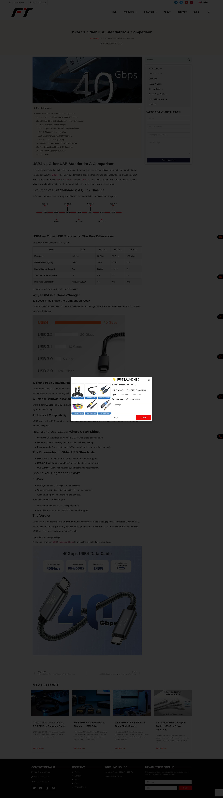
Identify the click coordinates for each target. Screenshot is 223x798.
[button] (149, 380)
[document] (111, 399)
